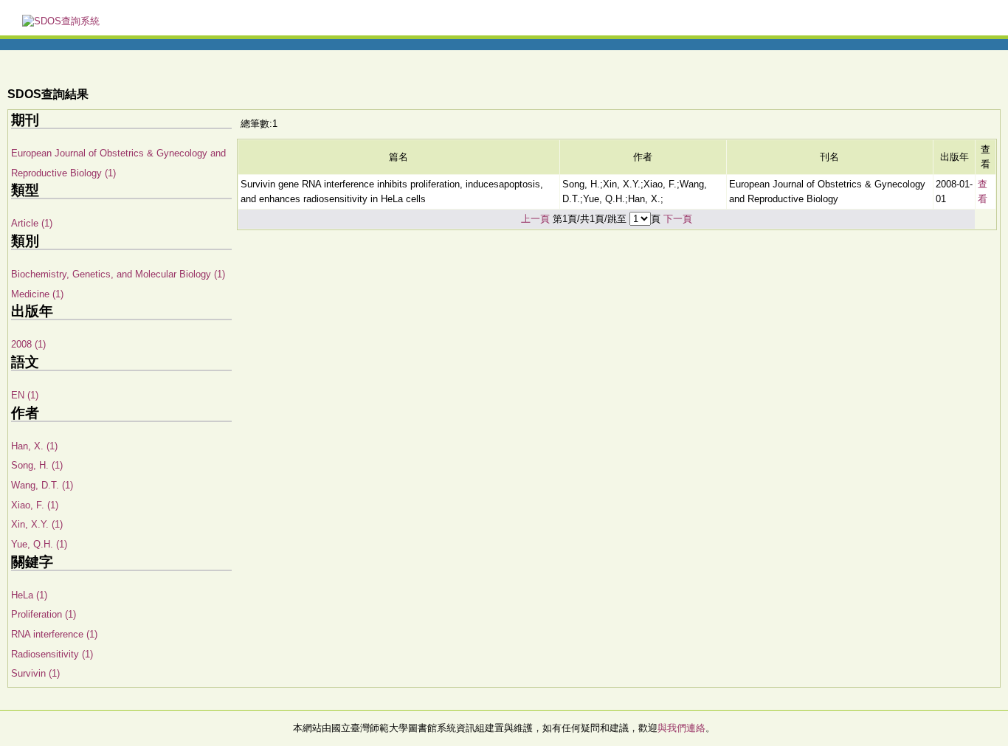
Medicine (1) (37, 294)
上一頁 (535, 218)
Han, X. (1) (34, 446)
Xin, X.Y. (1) (37, 524)
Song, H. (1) (37, 465)
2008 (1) (28, 344)
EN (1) (24, 395)
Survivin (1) (35, 673)
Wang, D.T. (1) (42, 485)
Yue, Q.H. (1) (39, 544)
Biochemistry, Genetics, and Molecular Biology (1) (118, 274)
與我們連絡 (681, 727)
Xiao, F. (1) (34, 505)
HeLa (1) (29, 595)
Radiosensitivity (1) (52, 654)
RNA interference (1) (54, 634)
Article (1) (31, 223)
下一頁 (677, 218)
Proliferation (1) (43, 614)
